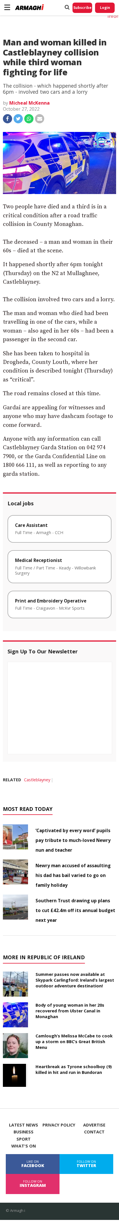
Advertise (94, 1125)
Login (105, 7)
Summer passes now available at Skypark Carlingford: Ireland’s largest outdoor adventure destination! (75, 980)
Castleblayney (37, 779)
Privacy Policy (58, 1125)
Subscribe (82, 7)
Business (24, 1132)
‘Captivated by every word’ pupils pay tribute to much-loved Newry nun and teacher (73, 840)
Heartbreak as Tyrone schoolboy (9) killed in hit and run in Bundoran (74, 1069)
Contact (94, 1132)
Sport (23, 1139)
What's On (23, 1146)
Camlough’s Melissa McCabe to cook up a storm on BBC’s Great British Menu (74, 1041)
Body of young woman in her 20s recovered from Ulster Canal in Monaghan (70, 1010)
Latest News (23, 1125)
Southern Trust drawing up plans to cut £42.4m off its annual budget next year (75, 910)
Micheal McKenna (29, 103)
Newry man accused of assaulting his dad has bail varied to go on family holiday (73, 875)
